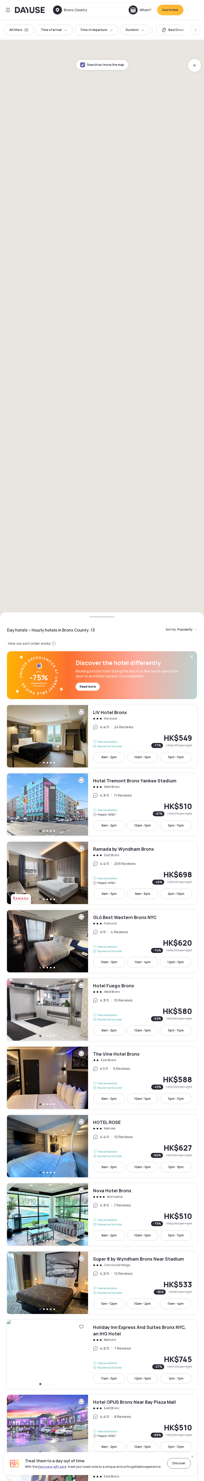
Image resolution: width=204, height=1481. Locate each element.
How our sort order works (29, 643)
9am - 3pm (109, 894)
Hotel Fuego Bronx (102, 1009)
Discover (179, 1463)
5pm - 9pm (176, 1167)
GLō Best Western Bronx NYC (102, 941)
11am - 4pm (143, 962)
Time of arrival (51, 30)
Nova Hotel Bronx (102, 1214)
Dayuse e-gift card (52, 1467)
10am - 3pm (109, 962)
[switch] (173, 30)
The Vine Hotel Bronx (102, 1078)
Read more (88, 686)
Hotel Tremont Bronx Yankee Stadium (102, 804)
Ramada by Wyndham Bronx (102, 873)
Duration (132, 30)
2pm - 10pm (176, 894)
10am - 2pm (142, 1303)
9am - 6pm (142, 894)
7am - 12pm (109, 1303)
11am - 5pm (109, 1378)
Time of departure (93, 30)
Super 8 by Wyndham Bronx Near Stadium (102, 1283)
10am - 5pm (142, 757)
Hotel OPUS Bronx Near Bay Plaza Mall (102, 1426)
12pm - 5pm (175, 962)
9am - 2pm (109, 1167)
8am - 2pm (109, 757)
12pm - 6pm (142, 1378)
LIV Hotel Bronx (102, 736)
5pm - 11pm (176, 757)
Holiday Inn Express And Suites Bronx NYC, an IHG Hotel (102, 1354)
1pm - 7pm (176, 1378)
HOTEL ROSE (102, 1146)
